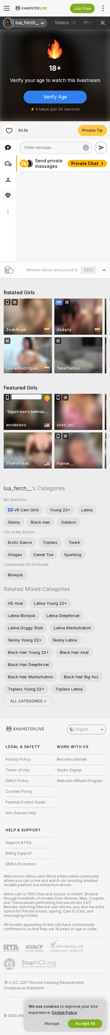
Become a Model (72, 759)
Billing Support (18, 853)
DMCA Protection (21, 864)
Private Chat (84, 163)
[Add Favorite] (9, 130)
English (81, 729)
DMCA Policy (17, 781)
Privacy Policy (18, 759)
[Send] (101, 147)
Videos (65, 22)
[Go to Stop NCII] (39, 964)
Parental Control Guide (25, 802)
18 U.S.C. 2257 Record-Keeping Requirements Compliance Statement (44, 985)
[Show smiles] (86, 147)
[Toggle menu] (6, 8)
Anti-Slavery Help (21, 813)
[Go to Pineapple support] (10, 964)
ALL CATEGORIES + (28, 701)
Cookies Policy (19, 791)
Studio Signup (69, 770)
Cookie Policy (64, 1012)
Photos (95, 22)
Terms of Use (17, 770)
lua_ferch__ (17, 488)
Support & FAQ (18, 843)
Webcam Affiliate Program (80, 781)
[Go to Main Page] (34, 8)
